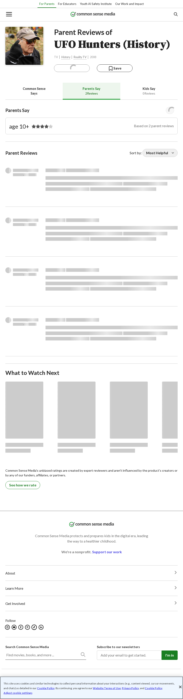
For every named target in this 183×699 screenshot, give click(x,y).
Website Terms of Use (107, 688)
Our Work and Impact (129, 4)
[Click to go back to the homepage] (93, 14)
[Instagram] (8, 627)
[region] (91, 687)
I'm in (169, 655)
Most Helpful (157, 153)
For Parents (46, 4)
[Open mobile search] (175, 14)
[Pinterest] (28, 627)
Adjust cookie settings (18, 693)
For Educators (67, 4)
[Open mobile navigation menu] (8, 15)
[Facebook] (21, 627)
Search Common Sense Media (27, 647)
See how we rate (22, 485)
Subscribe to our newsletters (118, 647)
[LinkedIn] (41, 627)
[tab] (34, 91)
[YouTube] (14, 627)
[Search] (82, 655)
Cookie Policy (45, 688)
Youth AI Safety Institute (96, 4)
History (65, 57)
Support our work (107, 552)
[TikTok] (34, 627)
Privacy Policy (130, 688)
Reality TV (80, 57)
